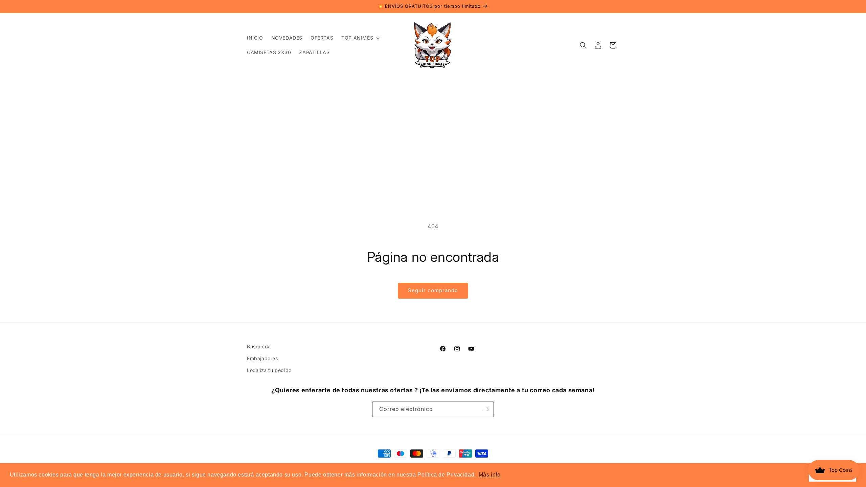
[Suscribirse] (486, 409)
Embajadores (262, 358)
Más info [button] (490, 475)
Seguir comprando (433, 290)
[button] (359, 38)
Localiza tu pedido (269, 370)
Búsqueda (259, 346)
